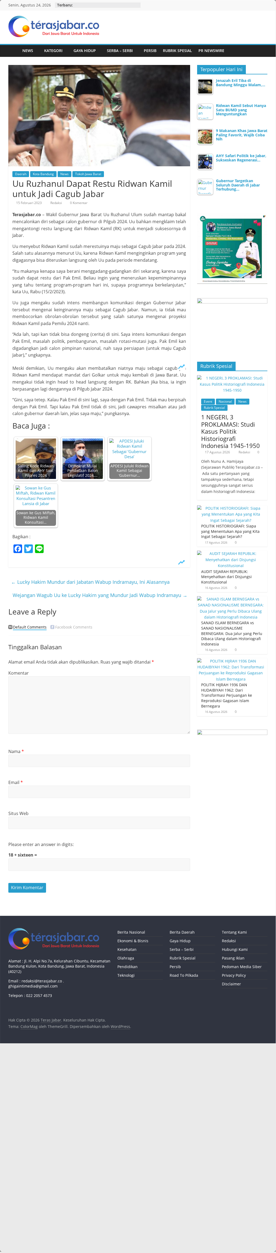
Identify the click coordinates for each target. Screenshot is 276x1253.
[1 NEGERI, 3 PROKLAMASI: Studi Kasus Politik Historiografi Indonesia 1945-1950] (232, 378)
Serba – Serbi (120, 50)
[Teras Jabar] (13, 50)
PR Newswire (211, 50)
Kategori (53, 50)
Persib (150, 50)
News (27, 50)
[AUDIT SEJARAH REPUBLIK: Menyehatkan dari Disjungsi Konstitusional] (231, 553)
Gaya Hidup (85, 50)
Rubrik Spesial (177, 50)
